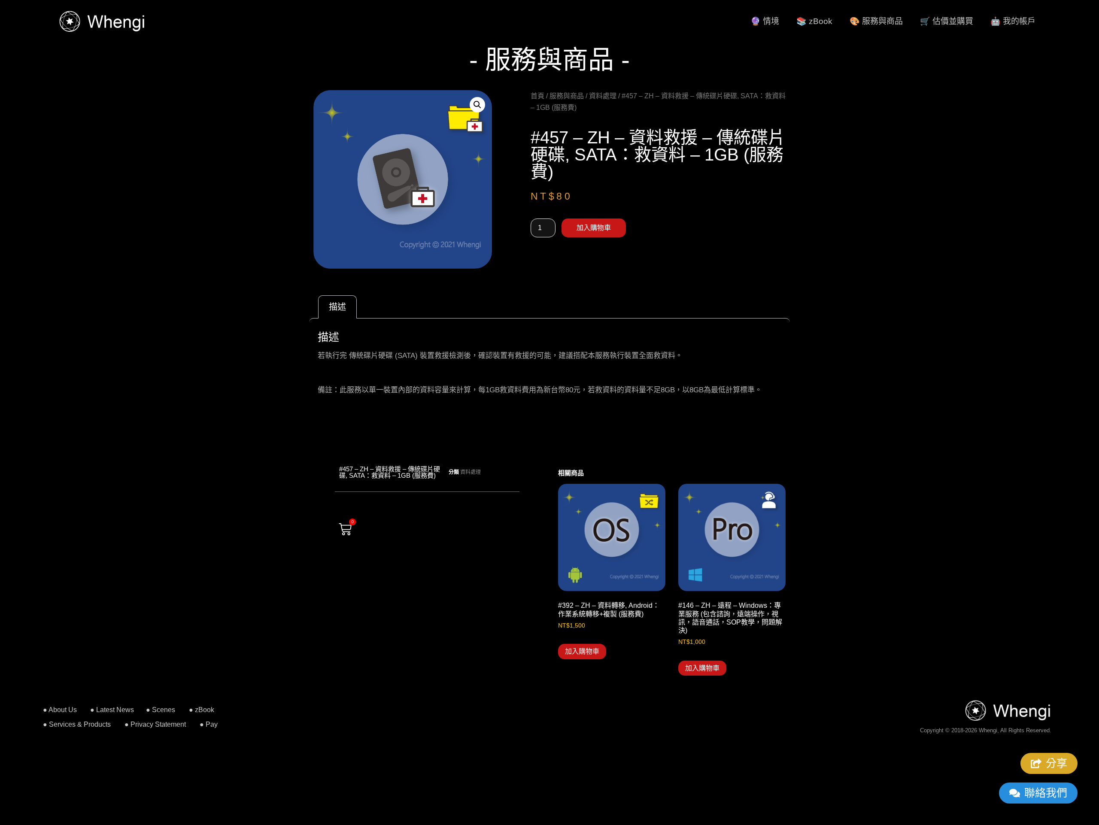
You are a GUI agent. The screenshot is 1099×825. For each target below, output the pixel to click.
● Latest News (112, 709)
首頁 (537, 96)
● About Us (60, 709)
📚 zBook (814, 21)
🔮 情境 (764, 21)
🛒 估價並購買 (946, 21)
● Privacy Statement (155, 724)
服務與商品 (567, 96)
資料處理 (602, 96)
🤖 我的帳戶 (1012, 21)
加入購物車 (594, 227)
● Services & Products (77, 724)
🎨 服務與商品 (876, 21)
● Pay (209, 724)
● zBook (201, 709)
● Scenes (160, 709)
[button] (477, 104)
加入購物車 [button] (582, 651)
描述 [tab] (337, 307)
